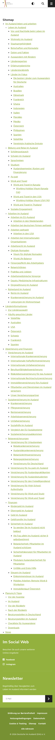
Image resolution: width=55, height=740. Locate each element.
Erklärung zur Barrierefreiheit (21, 713)
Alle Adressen (27, 729)
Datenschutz (39, 718)
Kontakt (42, 723)
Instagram (10, 664)
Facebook (10, 659)
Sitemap (32, 723)
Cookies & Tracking (18, 723)
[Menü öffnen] (51, 3)
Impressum (42, 713)
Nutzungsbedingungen (20, 718)
